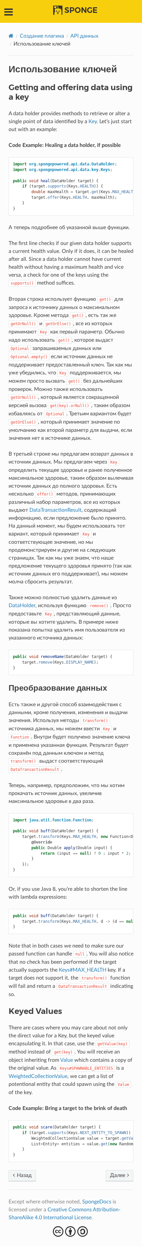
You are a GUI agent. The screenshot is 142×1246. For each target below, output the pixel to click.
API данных (84, 36)
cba (71, 1231)
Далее (118, 1175)
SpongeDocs (96, 1201)
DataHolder (22, 605)
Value (66, 1060)
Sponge (80, 10)
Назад (24, 1175)
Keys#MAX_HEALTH (82, 970)
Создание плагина (42, 36)
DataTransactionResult (55, 510)
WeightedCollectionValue (38, 1076)
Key (93, 121)
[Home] (11, 36)
